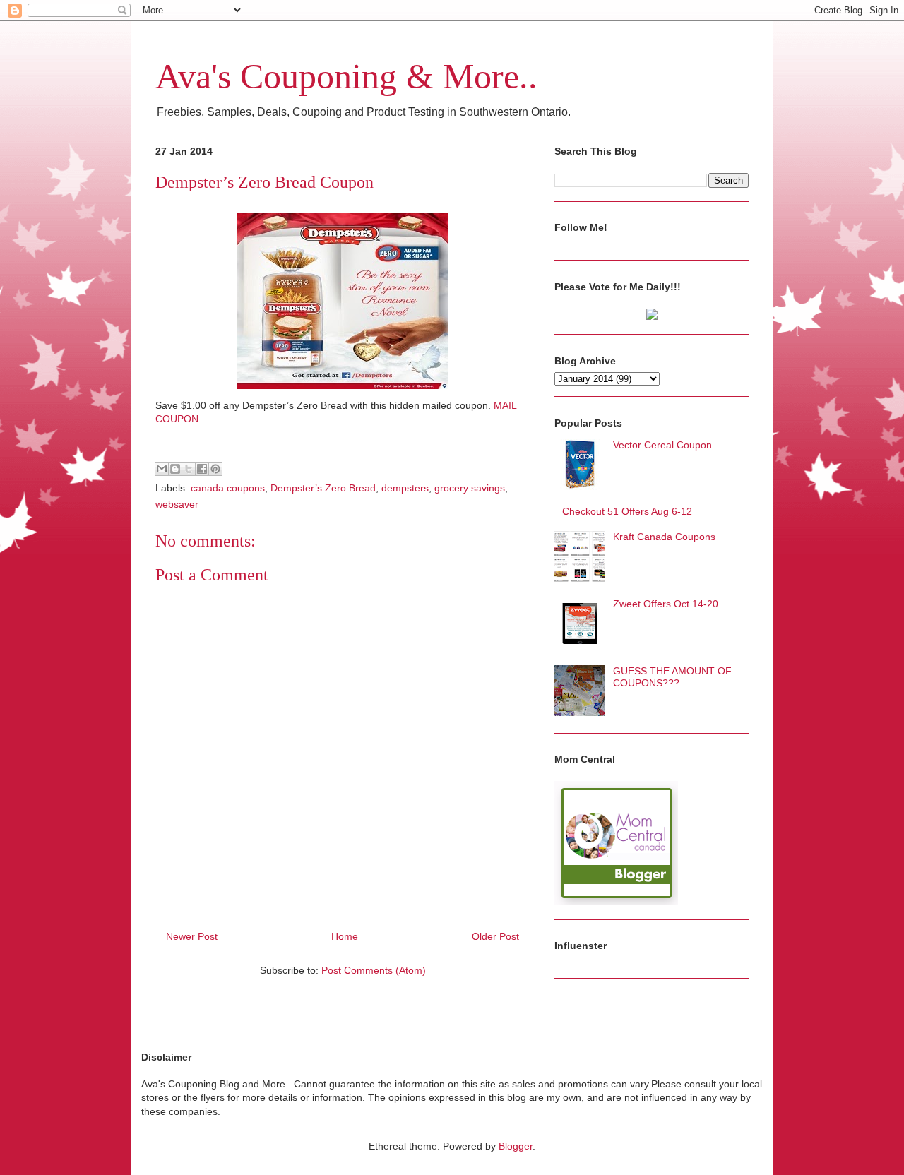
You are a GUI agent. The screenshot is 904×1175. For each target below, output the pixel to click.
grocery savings (469, 488)
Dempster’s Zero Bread (323, 488)
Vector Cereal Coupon (662, 445)
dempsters (405, 488)
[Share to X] (189, 469)
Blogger (516, 1146)
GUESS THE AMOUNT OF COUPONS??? (672, 676)
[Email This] (162, 469)
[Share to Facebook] (202, 469)
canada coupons (228, 488)
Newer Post (192, 936)
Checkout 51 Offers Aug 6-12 (627, 511)
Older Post (495, 936)
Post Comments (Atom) (373, 970)
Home (344, 936)
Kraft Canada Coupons (664, 536)
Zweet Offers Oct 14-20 (665, 603)
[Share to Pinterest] (215, 469)
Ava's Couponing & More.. (346, 76)
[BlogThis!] (175, 469)
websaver (176, 504)
